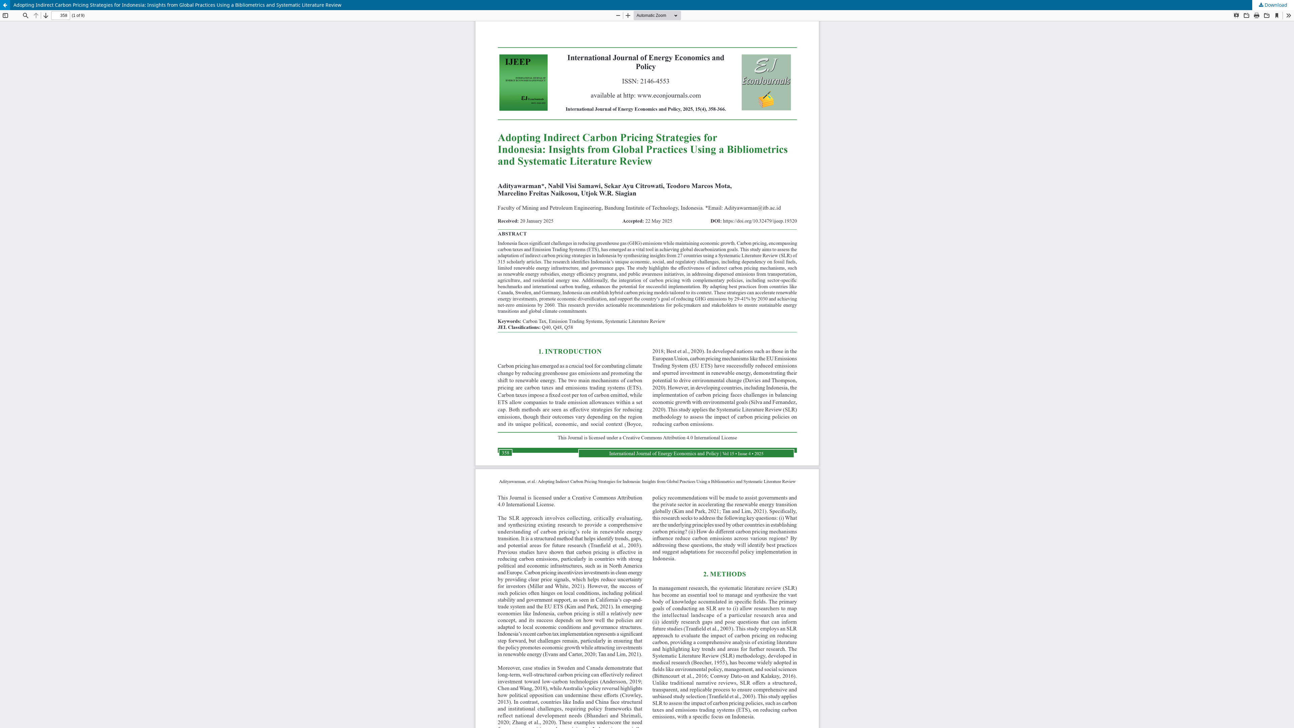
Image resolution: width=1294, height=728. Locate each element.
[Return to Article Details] (5, 5)
